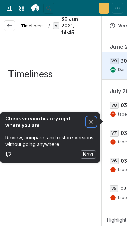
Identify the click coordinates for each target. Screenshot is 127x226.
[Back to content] (9, 25)
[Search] (48, 8)
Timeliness (32, 25)
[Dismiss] (91, 122)
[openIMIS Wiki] (35, 8)
